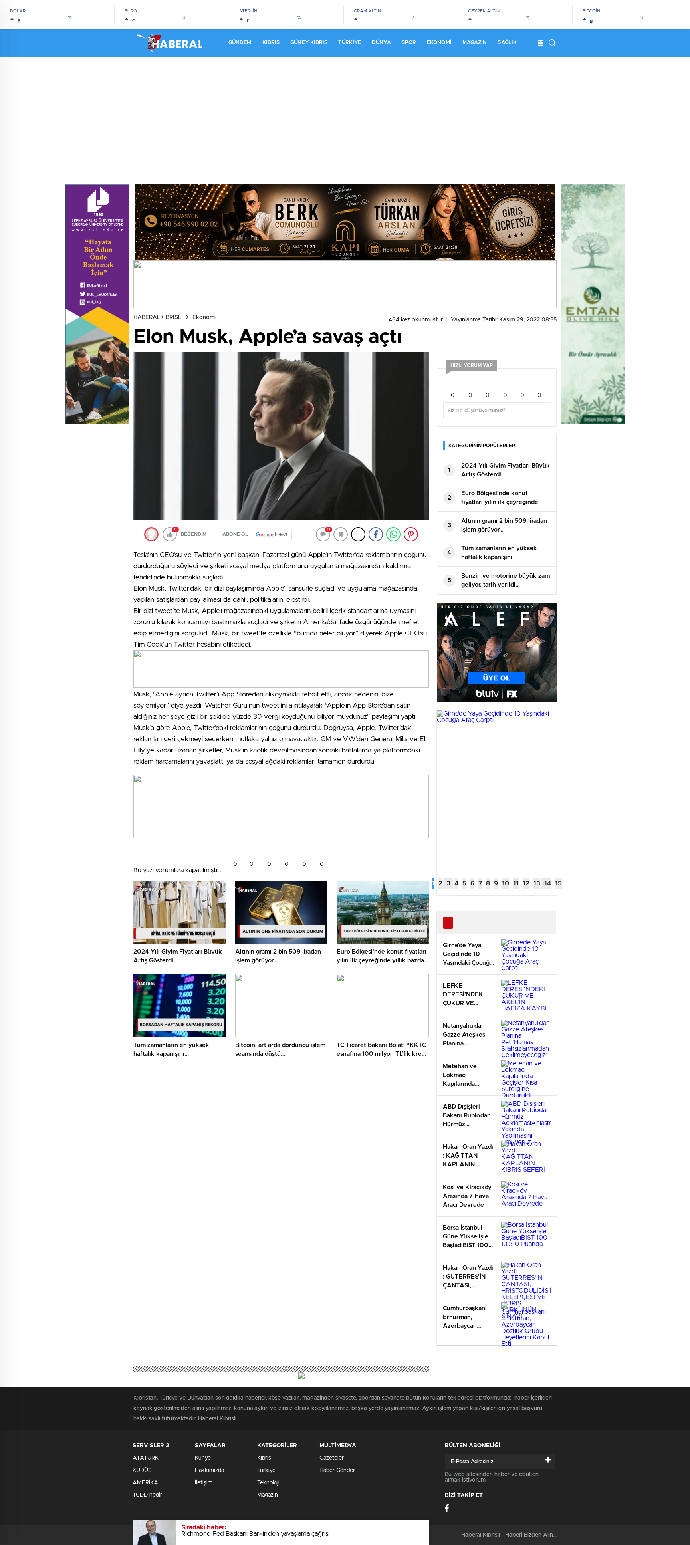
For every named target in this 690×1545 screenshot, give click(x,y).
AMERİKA (145, 1483)
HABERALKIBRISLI (158, 317)
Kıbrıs (271, 42)
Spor (409, 42)
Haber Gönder (337, 1470)
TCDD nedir (147, 1495)
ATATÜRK (146, 1458)
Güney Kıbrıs (308, 42)
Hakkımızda (209, 1470)
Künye (203, 1458)
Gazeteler (331, 1458)
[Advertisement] (345, 117)
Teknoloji (268, 1483)
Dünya (381, 42)
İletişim (203, 1483)
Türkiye (349, 42)
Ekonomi (439, 42)
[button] (433, 883)
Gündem (240, 42)
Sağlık (507, 42)
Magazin (474, 42)
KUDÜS (142, 1470)
